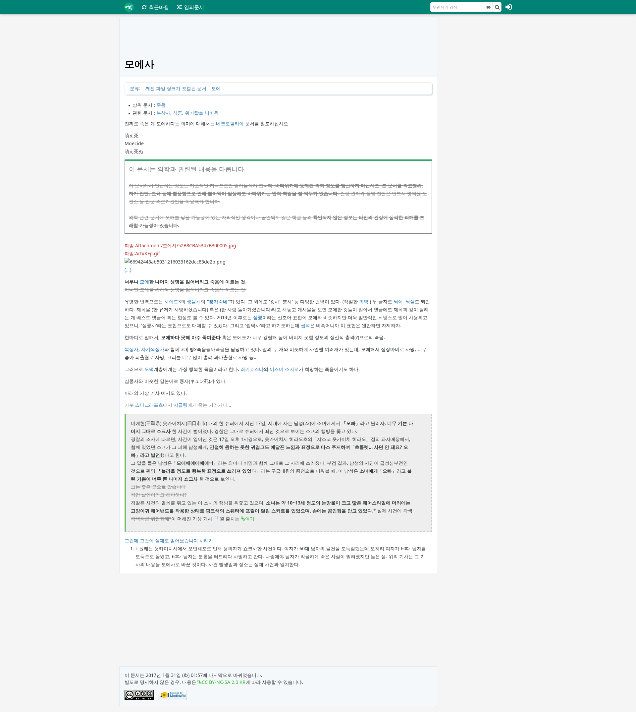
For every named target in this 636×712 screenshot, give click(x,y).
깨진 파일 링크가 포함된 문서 (175, 88)
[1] (216, 517)
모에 (216, 88)
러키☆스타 (252, 369)
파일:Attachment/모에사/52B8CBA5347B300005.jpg (180, 245)
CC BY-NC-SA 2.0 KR (223, 682)
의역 (363, 301)
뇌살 (410, 301)
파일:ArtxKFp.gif (142, 253)
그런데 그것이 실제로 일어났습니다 (161, 540)
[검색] (497, 7)
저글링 (180, 405)
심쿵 (177, 113)
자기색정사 (152, 349)
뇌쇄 (398, 301)
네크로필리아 (230, 123)
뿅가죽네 (218, 301)
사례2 (205, 540)
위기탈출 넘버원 (202, 113)
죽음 (161, 105)
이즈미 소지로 (284, 369)
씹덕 (305, 325)
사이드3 (172, 301)
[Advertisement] (479, 116)
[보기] (488, 7)
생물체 (194, 301)
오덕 (149, 369)
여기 (249, 518)
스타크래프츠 (149, 405)
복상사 (163, 113)
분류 (134, 88)
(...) (128, 270)
